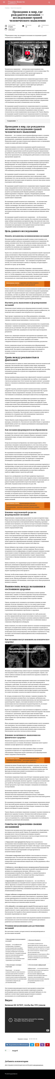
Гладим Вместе (16, 2)
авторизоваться (38, 1065)
